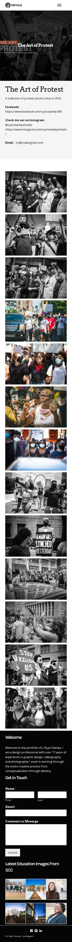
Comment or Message (22, 821)
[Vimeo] (36, 931)
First (8, 800)
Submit (12, 853)
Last (40, 800)
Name (10, 788)
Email (10, 807)
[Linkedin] (40, 931)
